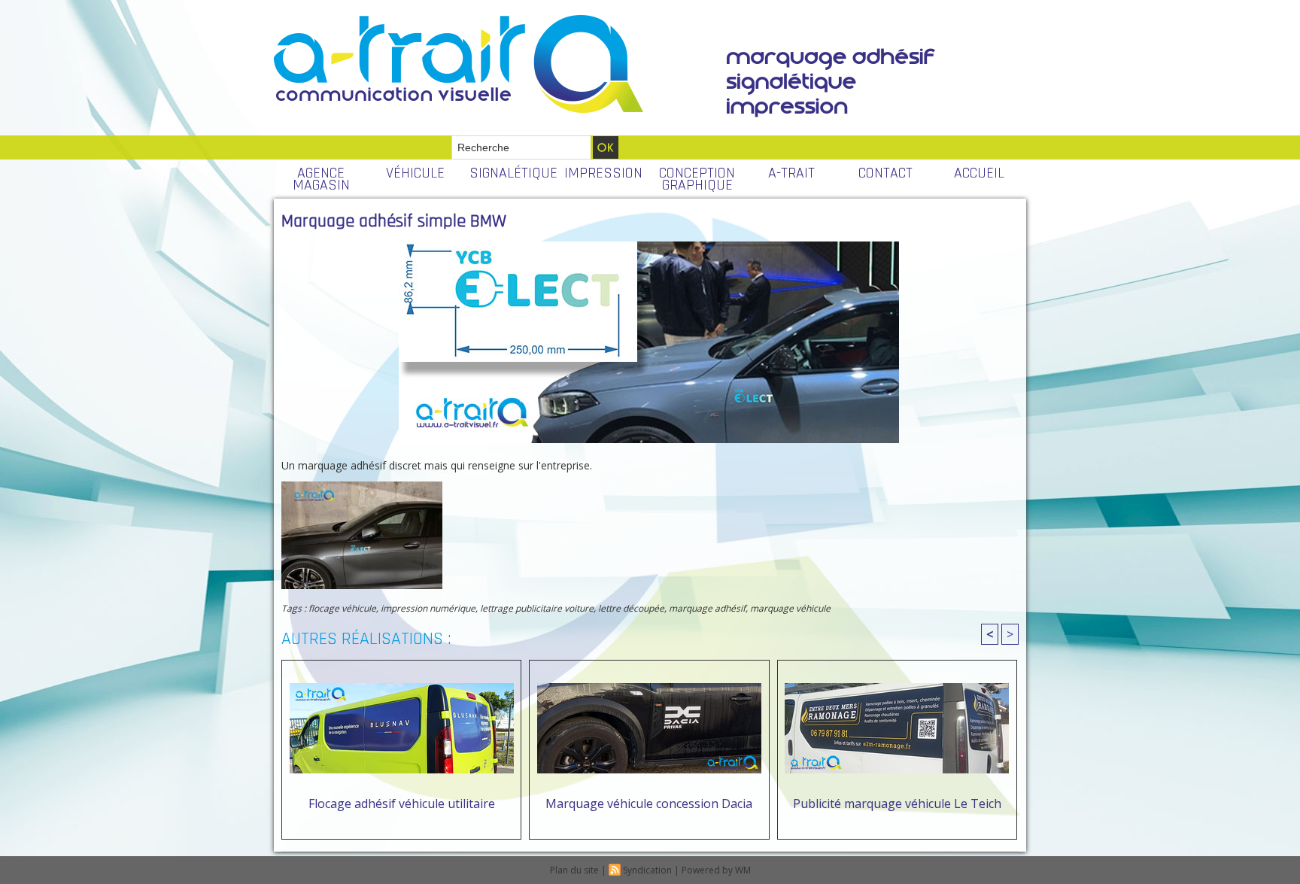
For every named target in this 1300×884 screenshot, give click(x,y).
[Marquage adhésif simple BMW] (361, 486)
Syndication (647, 870)
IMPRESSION (603, 173)
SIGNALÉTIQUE (512, 173)
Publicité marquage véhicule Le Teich (897, 803)
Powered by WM (716, 870)
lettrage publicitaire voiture (537, 608)
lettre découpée (631, 608)
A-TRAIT (791, 173)
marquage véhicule (790, 608)
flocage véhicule (342, 608)
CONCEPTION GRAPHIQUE (697, 179)
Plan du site (574, 870)
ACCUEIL (979, 173)
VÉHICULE (415, 173)
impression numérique (428, 608)
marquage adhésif (707, 608)
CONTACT (885, 173)
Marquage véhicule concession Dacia (648, 803)
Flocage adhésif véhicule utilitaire (401, 803)
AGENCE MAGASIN (321, 179)
